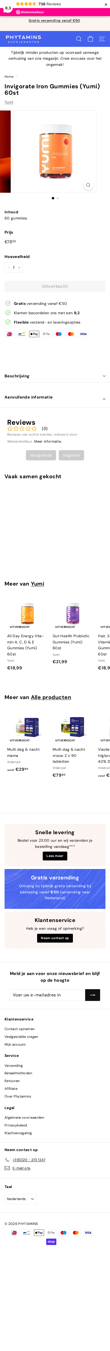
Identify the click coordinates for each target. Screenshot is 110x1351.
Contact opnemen (19, 1029)
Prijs (9, 232)
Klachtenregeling (18, 1133)
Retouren (12, 1081)
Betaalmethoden (18, 1073)
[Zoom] (88, 185)
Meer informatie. (48, 441)
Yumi (9, 102)
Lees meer (54, 856)
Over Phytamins (18, 1096)
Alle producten (51, 697)
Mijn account (15, 1044)
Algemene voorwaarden (24, 1117)
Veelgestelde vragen (21, 1036)
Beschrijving (17, 376)
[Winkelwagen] (90, 39)
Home (9, 76)
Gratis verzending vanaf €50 (54, 20)
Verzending (14, 1065)
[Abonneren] (92, 995)
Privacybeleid (16, 1125)
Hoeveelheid (17, 256)
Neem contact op (55, 938)
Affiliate (11, 1088)
